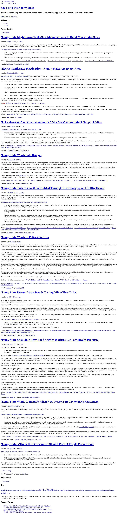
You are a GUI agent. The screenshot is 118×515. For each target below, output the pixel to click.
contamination (19, 439)
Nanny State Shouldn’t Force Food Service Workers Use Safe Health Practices (50, 228)
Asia (17, 474)
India (26, 474)
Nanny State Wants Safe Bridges (21, 155)
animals (3, 490)
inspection (26, 150)
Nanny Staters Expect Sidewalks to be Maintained (99, 61)
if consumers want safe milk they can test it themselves (27, 355)
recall (90, 490)
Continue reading (7, 471)
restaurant (34, 439)
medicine (76, 490)
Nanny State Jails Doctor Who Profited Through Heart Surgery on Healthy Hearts (52, 188)
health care (9, 64)
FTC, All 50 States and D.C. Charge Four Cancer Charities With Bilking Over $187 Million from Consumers (57, 280)
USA (27, 64)
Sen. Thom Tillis (5, 347)
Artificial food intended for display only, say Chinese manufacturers (25, 103)
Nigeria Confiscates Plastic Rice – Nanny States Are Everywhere (41, 68)
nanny (20, 41)
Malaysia (72, 490)
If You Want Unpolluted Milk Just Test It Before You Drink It (65, 436)
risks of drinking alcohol (86, 427)
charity (18, 288)
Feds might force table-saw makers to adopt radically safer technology (21, 49)
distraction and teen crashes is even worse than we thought (21, 319)
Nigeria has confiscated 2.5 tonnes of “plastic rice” (15, 76)
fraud (25, 232)
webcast (8, 493)
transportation (10, 183)
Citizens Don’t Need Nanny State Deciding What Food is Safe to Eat (26, 61)
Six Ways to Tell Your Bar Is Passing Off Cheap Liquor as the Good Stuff (22, 414)
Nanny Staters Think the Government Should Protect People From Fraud (64, 180)
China (25, 490)
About (6, 25)
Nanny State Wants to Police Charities (25, 237)
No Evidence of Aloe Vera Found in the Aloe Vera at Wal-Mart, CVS (21, 129)
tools (24, 64)
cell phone (17, 490)
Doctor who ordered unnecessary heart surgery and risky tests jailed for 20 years (24, 202)
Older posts (5, 32)
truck (113, 490)
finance (8, 288)
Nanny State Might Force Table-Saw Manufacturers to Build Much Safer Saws (50, 37)
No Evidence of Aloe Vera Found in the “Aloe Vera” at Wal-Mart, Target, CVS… (51, 122)
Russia (98, 490)
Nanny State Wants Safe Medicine (97, 180)
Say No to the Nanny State (17, 7)
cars (21, 335)
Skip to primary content (7, 1)
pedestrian (81, 490)
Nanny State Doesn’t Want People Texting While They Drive (65, 61)
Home (6, 24)
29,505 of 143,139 (23, 175)
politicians (32, 397)
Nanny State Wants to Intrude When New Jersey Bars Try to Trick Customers (49, 401)
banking (22, 474)
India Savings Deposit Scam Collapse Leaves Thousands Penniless (20, 451)
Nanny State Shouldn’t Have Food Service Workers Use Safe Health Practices (28, 114)
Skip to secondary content (8, 3)
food (7, 117)
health (20, 64)
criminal (20, 232)
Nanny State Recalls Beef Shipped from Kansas (98, 436)
